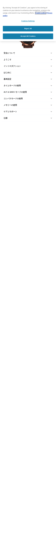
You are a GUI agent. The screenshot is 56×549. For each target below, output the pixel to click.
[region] (28, 20)
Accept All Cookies (28, 36)
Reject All (28, 29)
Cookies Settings (28, 21)
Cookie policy (40, 13)
